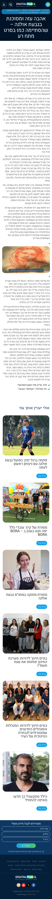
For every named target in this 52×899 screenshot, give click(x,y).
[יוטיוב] (24, 885)
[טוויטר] (29, 885)
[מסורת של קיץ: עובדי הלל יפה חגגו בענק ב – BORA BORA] (26, 502)
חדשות (10, 865)
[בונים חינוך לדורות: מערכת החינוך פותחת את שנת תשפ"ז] (26, 633)
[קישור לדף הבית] (26, 5)
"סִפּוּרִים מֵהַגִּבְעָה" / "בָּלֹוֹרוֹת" (31, 10)
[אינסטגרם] (19, 885)
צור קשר (26, 869)
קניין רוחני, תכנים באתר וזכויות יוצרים (29, 865)
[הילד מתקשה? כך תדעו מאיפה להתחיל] (26, 771)
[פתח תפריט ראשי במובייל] (47, 4)
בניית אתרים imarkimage (26, 894)
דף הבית (46, 10)
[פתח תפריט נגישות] (4, 4)
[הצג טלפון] (10, 4)
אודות (34, 861)
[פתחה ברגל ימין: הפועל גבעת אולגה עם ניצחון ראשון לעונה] (26, 435)
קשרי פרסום (37, 869)
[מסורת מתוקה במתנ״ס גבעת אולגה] (26, 570)
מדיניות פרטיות (13, 861)
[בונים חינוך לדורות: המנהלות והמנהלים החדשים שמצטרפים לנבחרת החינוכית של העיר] (26, 701)
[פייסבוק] (33, 885)
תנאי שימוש (25, 861)
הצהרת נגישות (15, 869)
